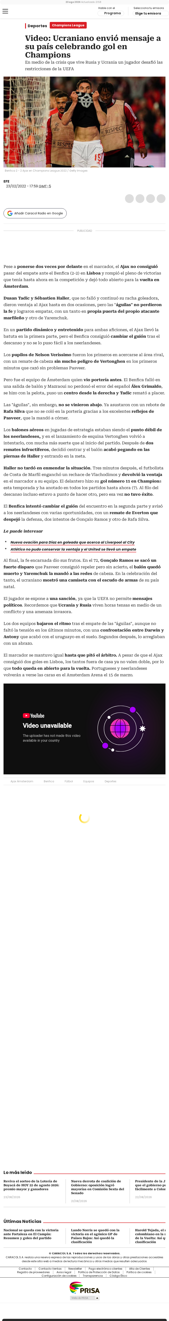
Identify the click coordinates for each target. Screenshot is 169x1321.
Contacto (25, 1269)
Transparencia (93, 1276)
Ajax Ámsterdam (22, 781)
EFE (6, 181)
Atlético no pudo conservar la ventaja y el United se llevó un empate (73, 549)
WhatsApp (161, 198)
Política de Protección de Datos (99, 1272)
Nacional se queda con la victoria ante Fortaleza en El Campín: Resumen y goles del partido (31, 1234)
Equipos (88, 781)
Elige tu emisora (148, 13)
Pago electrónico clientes (105, 1269)
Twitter (140, 198)
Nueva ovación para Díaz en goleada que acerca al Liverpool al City (73, 542)
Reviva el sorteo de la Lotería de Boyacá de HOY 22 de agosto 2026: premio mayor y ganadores (31, 1185)
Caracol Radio (21, 11)
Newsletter (75, 1269)
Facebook (129, 198)
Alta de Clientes (139, 1269)
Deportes (37, 26)
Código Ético (118, 1276)
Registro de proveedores (33, 1272)
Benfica (49, 781)
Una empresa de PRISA (84, 1287)
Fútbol (69, 781)
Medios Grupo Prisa (84, 1298)
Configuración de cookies (59, 1276)
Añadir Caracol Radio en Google (38, 213)
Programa (112, 13)
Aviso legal (64, 1272)
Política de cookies (139, 1272)
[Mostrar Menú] (5, 11)
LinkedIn (150, 198)
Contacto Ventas (50, 1269)
